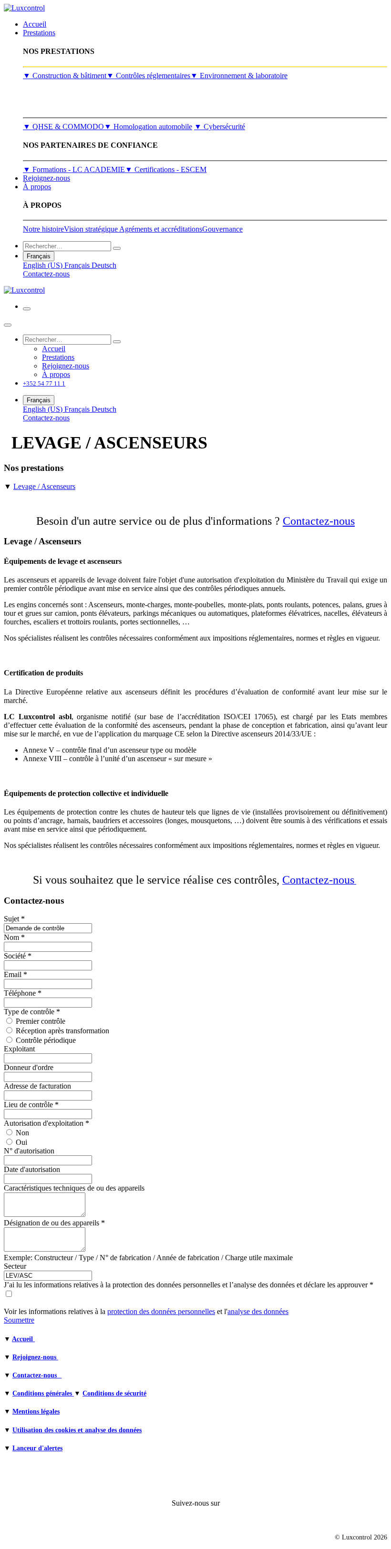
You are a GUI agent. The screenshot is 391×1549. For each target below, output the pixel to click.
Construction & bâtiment (64, 75)
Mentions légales (36, 1411)
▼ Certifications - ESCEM (165, 169)
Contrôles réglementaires (148, 75)
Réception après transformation (62, 1031)
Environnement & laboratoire (239, 75)
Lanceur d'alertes (37, 1448)
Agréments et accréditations (160, 229)
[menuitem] (34, 24)
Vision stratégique (91, 229)
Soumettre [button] (19, 1320)
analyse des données (257, 1311)
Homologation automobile (148, 126)
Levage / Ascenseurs (44, 486)
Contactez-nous (46, 274)
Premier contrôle (40, 1021)
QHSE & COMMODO (63, 126)
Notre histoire (43, 229)
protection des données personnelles (161, 1311)
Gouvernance (222, 229)
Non (22, 1133)
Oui (21, 1142)
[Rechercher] (117, 248)
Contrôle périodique (46, 1040)
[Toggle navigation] (27, 308)
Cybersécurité (219, 126)
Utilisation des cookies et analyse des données (77, 1430)
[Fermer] (7, 325)
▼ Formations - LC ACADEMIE (74, 169)
